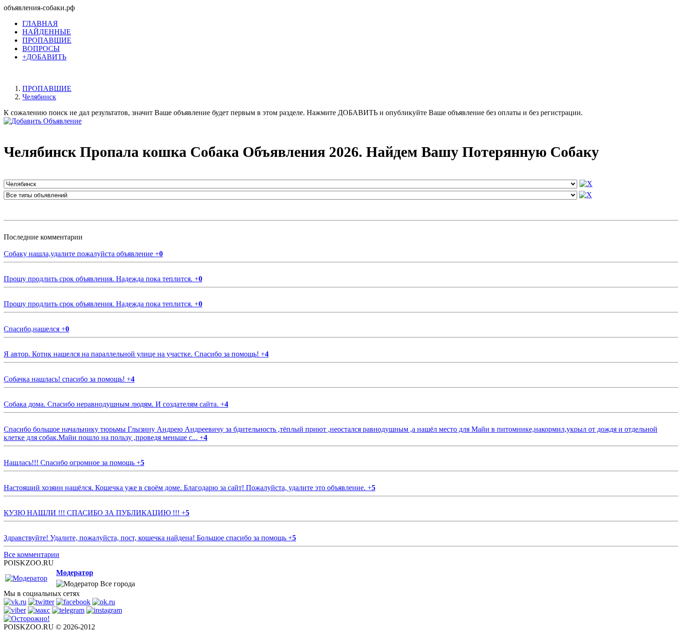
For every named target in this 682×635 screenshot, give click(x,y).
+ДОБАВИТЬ (44, 57)
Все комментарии (31, 554)
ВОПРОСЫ (41, 48)
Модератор (74, 573)
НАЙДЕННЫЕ (46, 32)
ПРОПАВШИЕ (46, 40)
